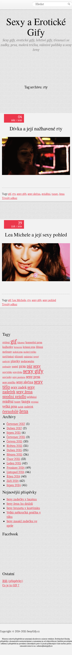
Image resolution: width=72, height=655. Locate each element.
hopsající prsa (33, 342)
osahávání (28, 356)
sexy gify (21, 194)
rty (14, 194)
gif (9, 194)
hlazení (21, 342)
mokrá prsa (18, 352)
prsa (22, 366)
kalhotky (7, 347)
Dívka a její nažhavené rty (36, 128)
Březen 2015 (14, 454)
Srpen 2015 (14, 432)
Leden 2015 (14, 463)
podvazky (6, 366)
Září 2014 (13, 481)
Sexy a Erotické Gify (36, 26)
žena (62, 194)
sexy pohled (49, 300)
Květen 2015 (14, 446)
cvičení (6, 342)
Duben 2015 (14, 450)
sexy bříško (7, 372)
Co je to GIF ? (10, 585)
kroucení (18, 347)
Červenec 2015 (16, 437)
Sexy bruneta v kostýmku (23, 508)
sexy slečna (34, 194)
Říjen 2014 (13, 476)
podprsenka (27, 361)
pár (29, 366)
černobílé (10, 411)
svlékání (32, 397)
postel (15, 366)
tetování (34, 402)
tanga (25, 401)
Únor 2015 (13, 459)
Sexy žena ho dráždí (20, 504)
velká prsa (9, 406)
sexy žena (24, 391)
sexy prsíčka (8, 382)
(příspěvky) (12, 581)
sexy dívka (17, 372)
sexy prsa (33, 377)
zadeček (28, 406)
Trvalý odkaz (9, 198)
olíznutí (19, 356)
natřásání (8, 356)
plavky (15, 361)
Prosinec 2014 (16, 468)
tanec (55, 194)
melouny (7, 351)
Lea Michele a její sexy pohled (36, 234)
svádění (46, 194)
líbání (39, 347)
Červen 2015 (14, 441)
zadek (20, 406)
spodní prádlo (14, 396)
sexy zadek (19, 387)
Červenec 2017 (16, 424)
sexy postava (18, 377)
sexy (37, 366)
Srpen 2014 (14, 485)
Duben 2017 (14, 428)
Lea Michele (19, 300)
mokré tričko (29, 351)
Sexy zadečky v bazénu (22, 499)
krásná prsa (29, 347)
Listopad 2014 (15, 472)
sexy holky (7, 377)
